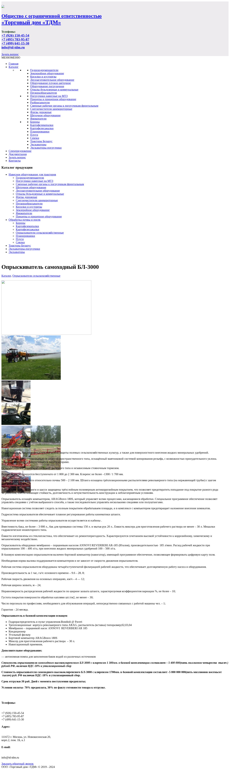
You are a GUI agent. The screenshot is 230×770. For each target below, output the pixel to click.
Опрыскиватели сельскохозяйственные (40, 232)
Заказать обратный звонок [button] (17, 763)
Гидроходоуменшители (44, 70)
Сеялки (34, 138)
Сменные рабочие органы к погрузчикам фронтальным (64, 105)
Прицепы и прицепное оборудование (53, 99)
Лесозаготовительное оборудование (52, 79)
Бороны (35, 121)
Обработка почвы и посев (24, 219)
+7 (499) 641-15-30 (15, 43)
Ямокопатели (38, 118)
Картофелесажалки (42, 128)
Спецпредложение (20, 150)
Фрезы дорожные (41, 112)
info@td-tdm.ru (13, 47)
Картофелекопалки (41, 125)
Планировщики (39, 131)
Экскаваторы (38, 144)
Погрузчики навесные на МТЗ (49, 96)
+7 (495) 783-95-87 (15, 39)
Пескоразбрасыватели (43, 92)
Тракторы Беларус (41, 141)
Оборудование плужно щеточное (50, 83)
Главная (13, 63)
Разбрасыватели (40, 102)
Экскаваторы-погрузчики (46, 147)
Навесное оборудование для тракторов (32, 174)
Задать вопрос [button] (10, 54)
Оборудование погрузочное (47, 86)
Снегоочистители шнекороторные (51, 108)
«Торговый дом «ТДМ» (51, 19)
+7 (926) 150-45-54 (15, 35)
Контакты (15, 160)
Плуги (34, 134)
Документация (18, 154)
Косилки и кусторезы (43, 76)
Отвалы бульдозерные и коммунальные (54, 89)
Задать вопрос (17, 157)
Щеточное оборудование (45, 115)
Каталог (14, 66)
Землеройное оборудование (47, 73)
